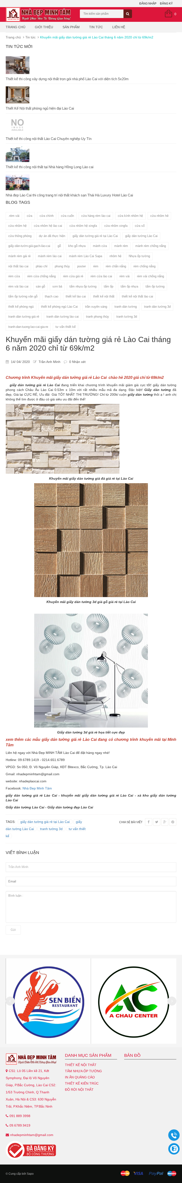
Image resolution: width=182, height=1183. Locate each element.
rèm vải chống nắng (150, 276)
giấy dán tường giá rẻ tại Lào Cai (95, 236)
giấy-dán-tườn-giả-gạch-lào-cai (29, 246)
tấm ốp (108, 286)
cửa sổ (140, 225)
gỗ (59, 246)
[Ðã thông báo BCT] (32, 1150)
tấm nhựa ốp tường (82, 286)
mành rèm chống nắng (150, 246)
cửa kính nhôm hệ (130, 216)
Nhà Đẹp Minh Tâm (38, 788)
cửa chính (47, 216)
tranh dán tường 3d (157, 306)
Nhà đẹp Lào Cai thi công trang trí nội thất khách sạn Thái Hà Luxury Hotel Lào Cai (69, 195)
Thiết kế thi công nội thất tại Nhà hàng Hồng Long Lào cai (49, 167)
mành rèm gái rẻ (19, 256)
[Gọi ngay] (174, 1135)
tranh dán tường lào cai (62, 316)
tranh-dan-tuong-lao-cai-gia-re (28, 327)
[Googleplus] (164, 822)
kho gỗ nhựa (77, 246)
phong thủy (62, 266)
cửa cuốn (67, 216)
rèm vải (124, 276)
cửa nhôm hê (159, 216)
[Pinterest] (172, 822)
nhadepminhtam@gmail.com (31, 1135)
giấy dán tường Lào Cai (141, 236)
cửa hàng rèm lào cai (95, 216)
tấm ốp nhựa (129, 286)
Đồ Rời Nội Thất (79, 1089)
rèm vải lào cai (18, 286)
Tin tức (96, 27)
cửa (29, 216)
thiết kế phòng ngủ (21, 306)
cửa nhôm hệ (17, 225)
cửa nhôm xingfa (115, 225)
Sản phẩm (71, 27)
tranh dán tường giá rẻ (23, 316)
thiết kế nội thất (103, 296)
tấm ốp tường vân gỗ (22, 296)
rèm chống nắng (144, 266)
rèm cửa (14, 276)
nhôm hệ (115, 256)
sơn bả (57, 286)
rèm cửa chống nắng (41, 276)
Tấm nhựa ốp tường (83, 1071)
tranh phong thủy (97, 316)
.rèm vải (13, 216)
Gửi (13, 930)
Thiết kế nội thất (80, 1065)
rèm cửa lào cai (101, 276)
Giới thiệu (44, 27)
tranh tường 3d (126, 316)
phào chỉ (41, 266)
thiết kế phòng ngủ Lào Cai (59, 306)
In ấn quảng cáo (80, 1077)
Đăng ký (166, 3)
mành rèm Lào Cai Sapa (85, 256)
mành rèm (121, 246)
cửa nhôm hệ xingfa (83, 225)
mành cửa (100, 246)
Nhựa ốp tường (139, 256)
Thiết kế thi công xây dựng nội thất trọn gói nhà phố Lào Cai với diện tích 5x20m (67, 79)
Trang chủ (15, 27)
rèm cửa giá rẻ (73, 276)
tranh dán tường (125, 306)
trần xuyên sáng (96, 306)
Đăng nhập (147, 3)
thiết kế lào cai (76, 296)
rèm (95, 266)
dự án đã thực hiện (52, 236)
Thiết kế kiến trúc (82, 1083)
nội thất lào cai (18, 266)
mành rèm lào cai (50, 256)
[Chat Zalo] (174, 1149)
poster (81, 266)
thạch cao (51, 296)
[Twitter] (156, 822)
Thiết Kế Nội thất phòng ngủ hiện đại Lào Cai (40, 108)
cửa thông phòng (20, 236)
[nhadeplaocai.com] (32, 1059)
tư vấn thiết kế (65, 327)
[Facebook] (148, 822)
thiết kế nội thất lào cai (137, 296)
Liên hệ (118, 27)
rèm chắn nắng (116, 266)
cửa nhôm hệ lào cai (48, 225)
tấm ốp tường (155, 286)
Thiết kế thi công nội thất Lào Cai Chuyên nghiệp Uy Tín (48, 139)
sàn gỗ (40, 286)
